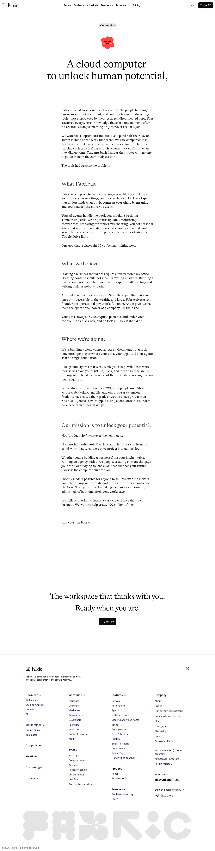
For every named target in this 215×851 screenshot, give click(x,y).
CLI (27, 714)
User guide (161, 726)
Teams (67, 5)
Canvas (116, 700)
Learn (115, 798)
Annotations (118, 748)
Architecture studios (80, 784)
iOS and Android (35, 704)
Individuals (92, 5)
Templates (31, 734)
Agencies (74, 765)
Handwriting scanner (123, 757)
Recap (115, 773)
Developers (75, 719)
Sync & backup (120, 734)
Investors (74, 729)
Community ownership (167, 716)
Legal (157, 736)
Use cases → (34, 778)
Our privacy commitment (169, 710)
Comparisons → (35, 745)
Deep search (119, 729)
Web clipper (32, 700)
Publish (116, 738)
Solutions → (33, 756)
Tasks (115, 724)
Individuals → (77, 695)
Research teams (78, 769)
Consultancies (76, 774)
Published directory (122, 794)
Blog (157, 721)
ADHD (72, 738)
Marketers (74, 710)
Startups (74, 755)
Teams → (74, 749)
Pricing (158, 705)
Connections (33, 730)
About (158, 700)
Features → (119, 695)
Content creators (78, 734)
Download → (34, 695)
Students (74, 700)
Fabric (85, 522)
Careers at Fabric (164, 741)
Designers (74, 705)
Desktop (30, 709)
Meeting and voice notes (125, 719)
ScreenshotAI (119, 778)
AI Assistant (118, 705)
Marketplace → (35, 724)
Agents (115, 710)
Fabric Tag (117, 753)
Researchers (76, 715)
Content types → (36, 767)
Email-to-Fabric (120, 743)
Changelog (160, 731)
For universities (163, 763)
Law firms (74, 779)
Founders (74, 724)
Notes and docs (120, 715)
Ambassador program (167, 758)
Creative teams (77, 760)
